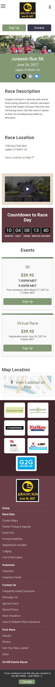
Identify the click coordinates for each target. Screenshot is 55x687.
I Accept (27, 681)
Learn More (33, 676)
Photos (6, 641)
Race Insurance (11, 615)
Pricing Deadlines (12, 538)
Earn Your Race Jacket (15, 648)
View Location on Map (18, 157)
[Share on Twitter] (24, 76)
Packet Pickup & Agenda (16, 526)
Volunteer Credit (11, 577)
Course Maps (10, 520)
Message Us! (10, 597)
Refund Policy (10, 609)
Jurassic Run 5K (27, 58)
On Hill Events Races (15, 662)
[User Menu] (50, 7)
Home (6, 508)
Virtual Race (27, 323)
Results (6, 635)
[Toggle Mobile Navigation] (3, 6)
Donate (39, 28)
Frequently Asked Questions (18, 591)
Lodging (6, 551)
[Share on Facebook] (17, 76)
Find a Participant (12, 557)
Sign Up (14, 28)
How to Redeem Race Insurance (21, 621)
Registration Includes (14, 545)
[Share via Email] (30, 76)
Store (5, 654)
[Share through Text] (36, 76)
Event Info (8, 532)
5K (27, 267)
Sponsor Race (10, 603)
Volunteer (8, 571)
